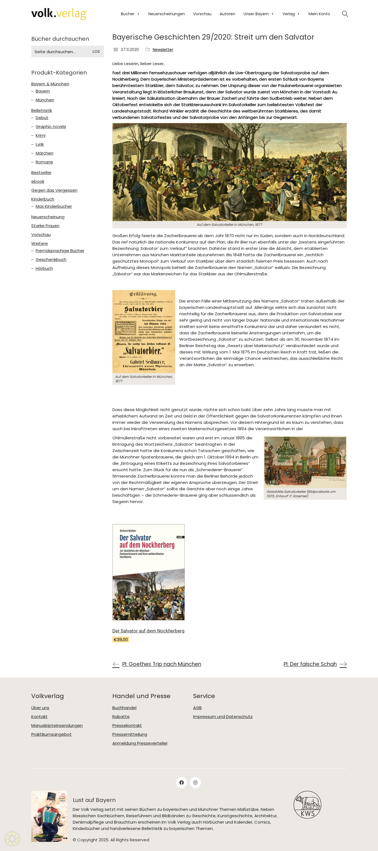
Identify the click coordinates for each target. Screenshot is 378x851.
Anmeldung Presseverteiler (140, 743)
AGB (197, 708)
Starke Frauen (45, 226)
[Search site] (345, 14)
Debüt (42, 118)
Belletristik (41, 110)
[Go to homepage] (59, 14)
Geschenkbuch (51, 259)
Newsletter (163, 49)
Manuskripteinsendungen (57, 725)
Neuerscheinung (47, 217)
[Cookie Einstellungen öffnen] (12, 844)
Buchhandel (124, 708)
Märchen (44, 153)
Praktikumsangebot (51, 734)
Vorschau (202, 14)
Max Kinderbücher (54, 206)
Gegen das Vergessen (54, 190)
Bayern (43, 91)
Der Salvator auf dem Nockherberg (148, 631)
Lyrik (40, 144)
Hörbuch (44, 268)
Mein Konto (319, 14)
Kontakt (39, 716)
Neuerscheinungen (166, 14)
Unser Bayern (256, 14)
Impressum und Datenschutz (223, 716)
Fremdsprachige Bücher (60, 250)
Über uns (40, 708)
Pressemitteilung (129, 734)
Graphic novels (51, 126)
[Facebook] (181, 782)
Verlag (289, 14)
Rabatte (121, 716)
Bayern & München (50, 84)
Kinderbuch (42, 199)
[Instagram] (195, 782)
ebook (37, 181)
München (45, 100)
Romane (44, 162)
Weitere (39, 243)
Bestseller (41, 172)
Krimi (40, 135)
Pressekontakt (127, 725)
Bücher (127, 14)
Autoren (227, 14)
